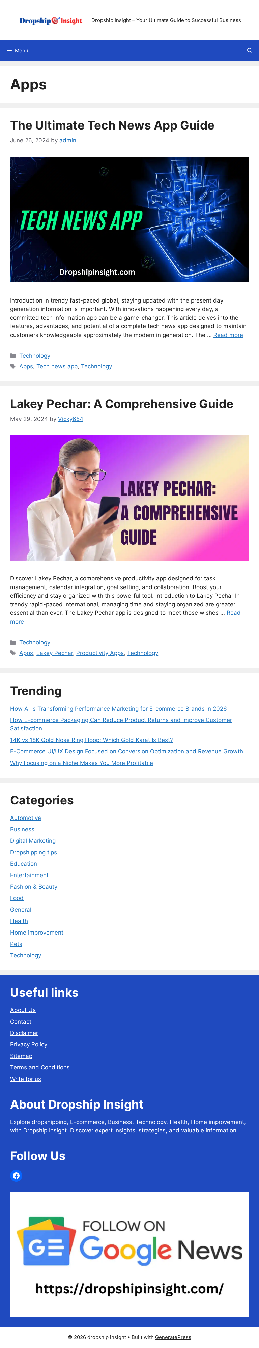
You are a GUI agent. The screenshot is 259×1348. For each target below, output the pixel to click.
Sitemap (21, 1056)
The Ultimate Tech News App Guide (112, 125)
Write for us (25, 1078)
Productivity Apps (100, 653)
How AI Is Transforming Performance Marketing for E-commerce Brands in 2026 (118, 708)
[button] (249, 50)
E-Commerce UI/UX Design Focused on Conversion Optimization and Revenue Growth (129, 751)
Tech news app (57, 366)
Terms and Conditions (40, 1067)
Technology (34, 355)
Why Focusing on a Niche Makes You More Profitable (81, 762)
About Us (23, 1010)
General (20, 909)
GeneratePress (173, 1337)
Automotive (25, 817)
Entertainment (29, 875)
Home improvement (36, 932)
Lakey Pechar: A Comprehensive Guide (121, 404)
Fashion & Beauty (33, 886)
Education (23, 863)
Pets (16, 944)
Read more (228, 335)
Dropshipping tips (33, 852)
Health (19, 921)
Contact (20, 1021)
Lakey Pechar (54, 653)
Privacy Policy (28, 1044)
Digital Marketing (33, 840)
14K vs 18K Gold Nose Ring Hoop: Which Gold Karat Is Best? (91, 740)
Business (22, 829)
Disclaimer (24, 1033)
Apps (26, 366)
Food (17, 898)
